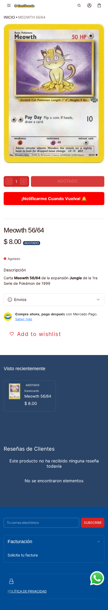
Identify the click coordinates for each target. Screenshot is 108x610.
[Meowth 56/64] (30, 396)
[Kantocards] (24, 5)
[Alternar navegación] (9, 5)
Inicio (9, 17)
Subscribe (93, 523)
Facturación (20, 541)
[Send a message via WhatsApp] (97, 578)
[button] (79, 5)
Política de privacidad (27, 591)
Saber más (23, 319)
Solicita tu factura (23, 555)
